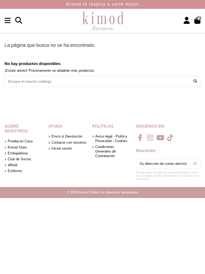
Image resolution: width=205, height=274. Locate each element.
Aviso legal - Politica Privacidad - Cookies (111, 138)
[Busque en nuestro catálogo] (195, 81)
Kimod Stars (17, 147)
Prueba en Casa (20, 141)
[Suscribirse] (195, 163)
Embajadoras (18, 153)
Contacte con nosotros (69, 142)
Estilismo (15, 171)
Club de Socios (19, 159)
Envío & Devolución (67, 136)
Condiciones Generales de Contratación (105, 151)
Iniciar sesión (62, 148)
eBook (13, 165)
